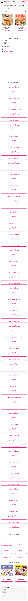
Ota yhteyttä (4, 597)
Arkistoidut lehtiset (6, 594)
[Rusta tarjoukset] (21, 570)
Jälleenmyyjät (5, 589)
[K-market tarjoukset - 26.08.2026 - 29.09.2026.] (7, 19)
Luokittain (4, 591)
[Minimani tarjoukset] (7, 570)
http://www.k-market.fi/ (8, 51)
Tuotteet (4, 592)
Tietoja (3, 595)
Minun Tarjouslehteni (9, 2)
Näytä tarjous (7, 30)
